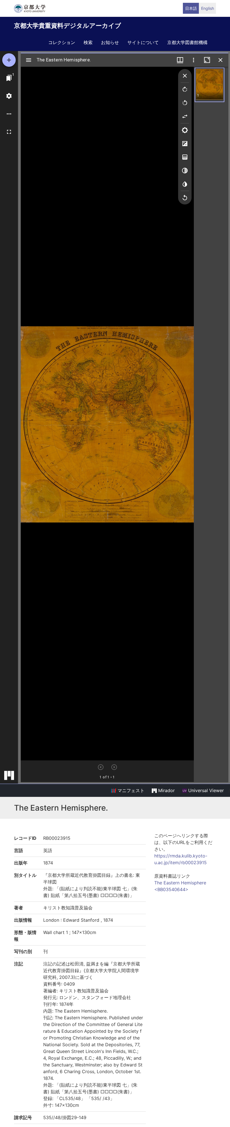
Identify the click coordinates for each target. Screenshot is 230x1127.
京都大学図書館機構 (187, 42)
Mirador (166, 790)
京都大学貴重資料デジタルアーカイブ (67, 25)
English (207, 8)
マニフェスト (130, 790)
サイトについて (143, 42)
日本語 (191, 8)
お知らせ (110, 42)
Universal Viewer (205, 790)
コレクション (61, 42)
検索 (88, 42)
